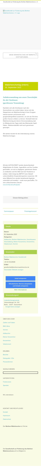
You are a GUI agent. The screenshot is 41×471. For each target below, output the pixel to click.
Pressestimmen (8, 362)
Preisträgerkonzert (30, 211)
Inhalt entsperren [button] (20, 278)
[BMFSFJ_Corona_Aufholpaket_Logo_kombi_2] (20, 152)
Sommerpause (9, 211)
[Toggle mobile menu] (37, 46)
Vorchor (15, 244)
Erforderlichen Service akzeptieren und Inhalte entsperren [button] (20, 285)
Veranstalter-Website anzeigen (13, 269)
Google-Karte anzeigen (12, 307)
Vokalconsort (8, 244)
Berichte (5, 354)
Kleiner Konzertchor (20, 241)
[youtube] (10, 372)
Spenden (6, 385)
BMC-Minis (6, 326)
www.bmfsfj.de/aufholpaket (11, 184)
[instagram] (7, 372)
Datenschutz (7, 419)
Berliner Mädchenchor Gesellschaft (15, 257)
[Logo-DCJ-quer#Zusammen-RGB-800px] (11, 145)
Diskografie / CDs (8, 358)
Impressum (6, 415)
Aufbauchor (7, 239)
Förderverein (7, 382)
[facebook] (3, 372)
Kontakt (5, 412)
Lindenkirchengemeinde (11, 300)
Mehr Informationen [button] (20, 290)
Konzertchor (30, 241)
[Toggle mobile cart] (33, 46)
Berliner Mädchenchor (19, 239)
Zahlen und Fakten (9, 322)
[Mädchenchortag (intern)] (20, 61)
